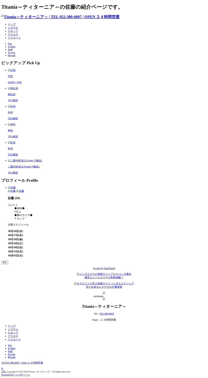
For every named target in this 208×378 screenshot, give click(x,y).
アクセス (13, 34)
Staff (10, 49)
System (11, 46)
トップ (12, 24)
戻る (5, 262)
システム (13, 27)
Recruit (11, 55)
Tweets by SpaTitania (104, 268)
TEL (4, 371)
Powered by (15, 374)
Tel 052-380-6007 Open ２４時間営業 (22, 362)
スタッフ (13, 31)
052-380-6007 (107, 313)
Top (10, 43)
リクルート (14, 37)
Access (11, 52)
